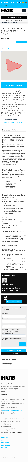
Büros (4, 419)
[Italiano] (26, 2)
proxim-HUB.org (5, 445)
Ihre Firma (5, 313)
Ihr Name (4, 319)
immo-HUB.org (5, 437)
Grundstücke (8, 331)
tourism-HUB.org (5, 440)
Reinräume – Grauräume (9, 428)
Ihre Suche (5, 329)
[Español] (23, 2)
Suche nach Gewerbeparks (14, 17)
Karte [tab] (3, 49)
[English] (20, 2)
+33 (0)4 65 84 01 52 (8, 2)
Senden (22, 344)
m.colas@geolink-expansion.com (12, 288)
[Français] (17, 2)
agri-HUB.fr (4, 447)
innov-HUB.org (5, 442)
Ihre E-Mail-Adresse (7, 324)
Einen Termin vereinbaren (14, 301)
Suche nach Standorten (14, 14)
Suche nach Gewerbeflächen (14, 20)
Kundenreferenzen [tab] (9, 126)
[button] (5, 5)
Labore (5, 423)
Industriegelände (7, 430)
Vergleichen (14, 353)
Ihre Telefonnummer (7, 333)
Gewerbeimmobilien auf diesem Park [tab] (13, 122)
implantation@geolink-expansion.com (12, 410)
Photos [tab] (10, 49)
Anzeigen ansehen (21, 42)
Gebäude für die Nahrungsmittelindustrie (13, 418)
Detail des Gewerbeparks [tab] (10, 119)
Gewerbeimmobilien (15, 329)
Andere (16, 331)
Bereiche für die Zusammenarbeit (12, 421)
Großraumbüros (7, 426)
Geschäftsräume (7, 424)
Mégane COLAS (7, 284)
